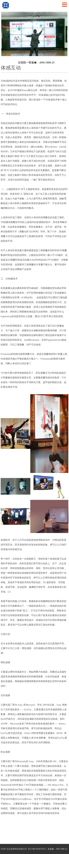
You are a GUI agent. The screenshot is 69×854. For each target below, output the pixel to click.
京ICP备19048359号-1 (37, 849)
